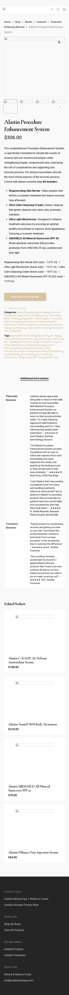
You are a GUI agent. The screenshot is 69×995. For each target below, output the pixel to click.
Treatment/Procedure (38, 328)
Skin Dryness (11, 321)
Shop (18, 21)
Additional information (34, 378)
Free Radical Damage (34, 345)
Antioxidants (11, 339)
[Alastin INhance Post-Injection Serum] (34, 825)
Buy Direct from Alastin (25, 296)
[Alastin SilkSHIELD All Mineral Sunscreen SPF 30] (34, 759)
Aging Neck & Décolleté (23, 335)
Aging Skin (23, 312)
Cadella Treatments (15, 955)
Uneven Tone (51, 357)
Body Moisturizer (28, 339)
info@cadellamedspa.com (18, 980)
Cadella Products (13, 949)
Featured (41, 21)
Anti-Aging (55, 335)
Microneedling (12, 318)
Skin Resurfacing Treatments (35, 321)
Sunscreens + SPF (13, 357)
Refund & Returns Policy (17, 974)
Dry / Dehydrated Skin (15, 342)
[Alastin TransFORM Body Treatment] (34, 697)
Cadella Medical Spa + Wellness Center (26, 898)
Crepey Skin (56, 339)
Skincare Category (40, 324)
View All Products (14, 930)
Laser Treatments (31, 315)
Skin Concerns (53, 318)
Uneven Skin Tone (33, 357)
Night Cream (26, 351)
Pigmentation (55, 351)
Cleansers (43, 339)
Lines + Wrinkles (51, 315)
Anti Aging (43, 312)
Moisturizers (11, 351)
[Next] (59, 107)
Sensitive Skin (11, 354)
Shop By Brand (12, 924)
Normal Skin (40, 351)
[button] (64, 9)
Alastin (28, 21)
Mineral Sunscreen (39, 348)
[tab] (34, 378)
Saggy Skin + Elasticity (33, 318)
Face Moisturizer (47, 342)
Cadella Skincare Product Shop (21, 904)
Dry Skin (32, 342)
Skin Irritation (27, 354)
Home (7, 21)
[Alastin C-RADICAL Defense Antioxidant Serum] (34, 631)
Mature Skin (21, 348)
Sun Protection (44, 354)
